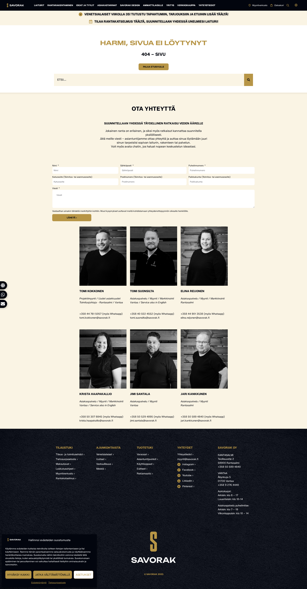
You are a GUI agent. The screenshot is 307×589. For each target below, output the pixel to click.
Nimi (54, 165)
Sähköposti (126, 165)
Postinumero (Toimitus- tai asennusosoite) (141, 177)
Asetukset (83, 574)
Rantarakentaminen (60, 5)
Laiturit (39, 5)
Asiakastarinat (107, 5)
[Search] (248, 80)
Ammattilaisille (153, 5)
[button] (296, 5)
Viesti (55, 188)
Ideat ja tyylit (85, 5)
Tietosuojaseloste (57, 582)
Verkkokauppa (186, 5)
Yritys (170, 5)
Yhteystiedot (207, 5)
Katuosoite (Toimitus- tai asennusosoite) (72, 177)
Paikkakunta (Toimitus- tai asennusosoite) (209, 177)
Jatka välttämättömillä (52, 574)
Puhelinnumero (196, 165)
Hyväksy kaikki (18, 574)
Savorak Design (130, 5)
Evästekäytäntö (39, 582)
